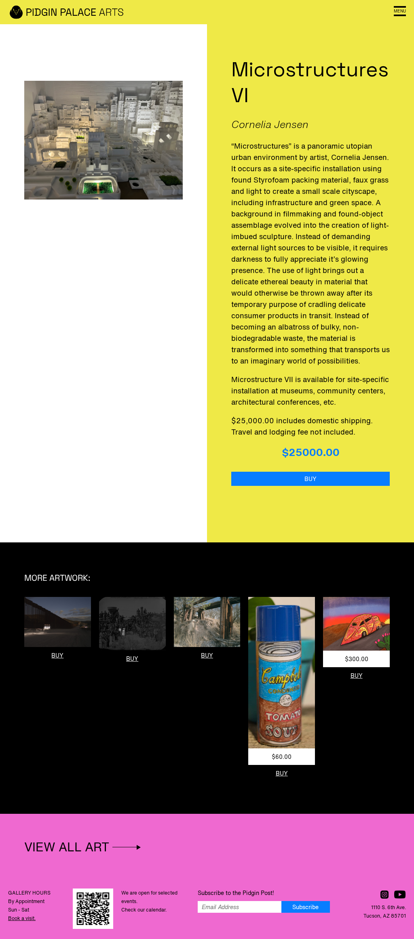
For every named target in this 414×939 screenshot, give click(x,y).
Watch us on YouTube (400, 895)
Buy (310, 479)
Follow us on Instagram (384, 895)
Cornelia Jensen (269, 124)
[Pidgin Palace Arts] (68, 12)
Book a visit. (22, 918)
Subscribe (305, 907)
